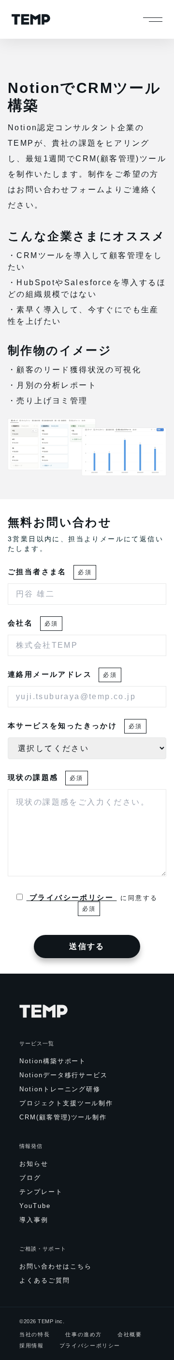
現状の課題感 (46, 777)
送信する (87, 946)
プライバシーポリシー (72, 897)
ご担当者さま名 (50, 571)
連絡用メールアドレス (62, 674)
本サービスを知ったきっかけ (75, 725)
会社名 (33, 623)
